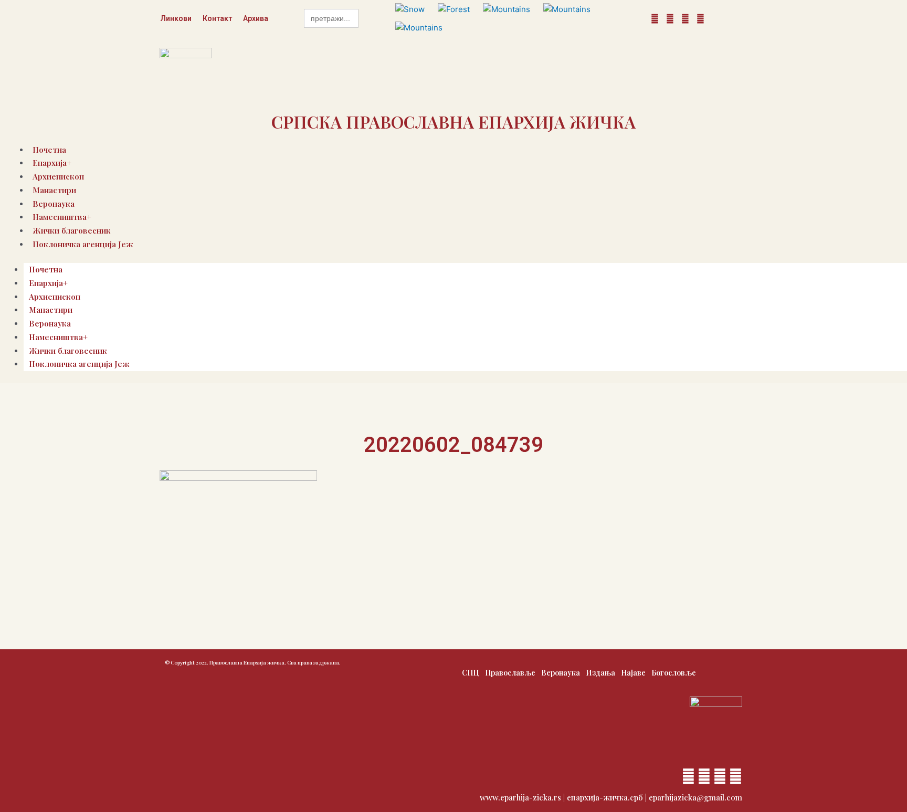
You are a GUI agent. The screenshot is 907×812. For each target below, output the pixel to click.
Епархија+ (48, 283)
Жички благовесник (68, 350)
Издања (600, 673)
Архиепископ (54, 296)
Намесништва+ (58, 337)
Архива (255, 18)
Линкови (176, 18)
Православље (510, 673)
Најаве (633, 673)
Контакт (217, 18)
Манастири (54, 190)
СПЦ (470, 673)
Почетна (45, 269)
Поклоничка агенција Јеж (83, 244)
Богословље (673, 673)
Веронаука (50, 323)
